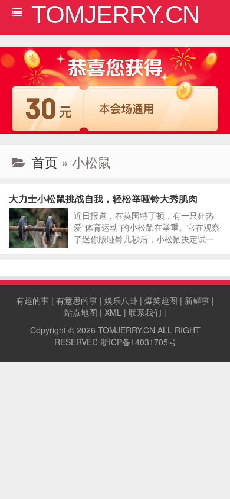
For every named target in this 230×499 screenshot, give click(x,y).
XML (112, 312)
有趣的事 (32, 300)
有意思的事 (76, 300)
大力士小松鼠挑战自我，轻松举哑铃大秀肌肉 (103, 198)
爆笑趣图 (161, 300)
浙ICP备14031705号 (138, 342)
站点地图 (80, 312)
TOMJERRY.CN (126, 330)
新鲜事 (197, 300)
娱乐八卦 (120, 300)
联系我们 (145, 312)
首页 (45, 162)
